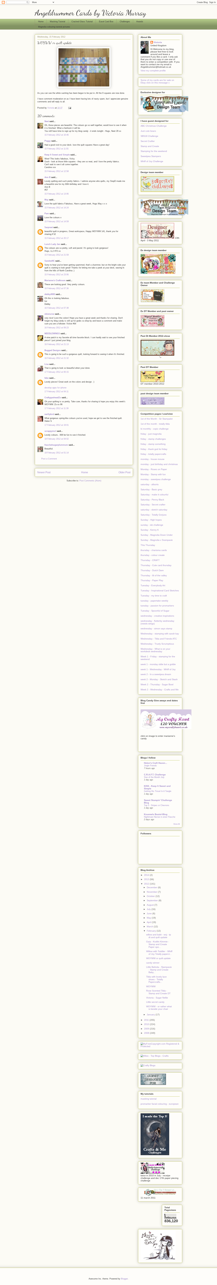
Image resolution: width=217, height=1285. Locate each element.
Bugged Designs (52, 350)
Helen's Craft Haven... (155, 763)
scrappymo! (50, 431)
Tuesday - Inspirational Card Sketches (160, 590)
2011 (146, 1020)
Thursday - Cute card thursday (156, 565)
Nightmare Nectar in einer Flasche (159, 817)
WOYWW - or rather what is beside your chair (159, 1007)
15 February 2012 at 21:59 (56, 255)
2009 (147, 1028)
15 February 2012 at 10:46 (56, 135)
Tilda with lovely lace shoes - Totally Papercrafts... (156, 979)
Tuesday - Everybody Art (153, 585)
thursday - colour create (153, 555)
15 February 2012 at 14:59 (56, 221)
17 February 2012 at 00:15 (56, 372)
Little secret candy (155, 1002)
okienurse (49, 314)
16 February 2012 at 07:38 (56, 308)
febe (46, 378)
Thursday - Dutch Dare (152, 570)
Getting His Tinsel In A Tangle (157, 791)
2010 (147, 1024)
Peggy (47, 141)
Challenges (125, 21)
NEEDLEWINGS (52, 333)
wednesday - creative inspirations (157, 616)
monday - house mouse (152, 459)
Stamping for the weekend (154, 151)
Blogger (124, 1279)
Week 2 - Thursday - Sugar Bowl (157, 684)
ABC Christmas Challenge (154, 126)
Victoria (158, 42)
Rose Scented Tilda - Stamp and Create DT (158, 992)
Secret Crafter (148, 141)
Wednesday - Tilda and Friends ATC (159, 638)
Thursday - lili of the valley (154, 575)
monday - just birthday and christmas (159, 464)
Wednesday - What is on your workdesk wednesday (155, 650)
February (152, 931)
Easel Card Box (106, 21)
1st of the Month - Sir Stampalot (157, 418)
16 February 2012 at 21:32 (56, 358)
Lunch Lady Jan (52, 244)
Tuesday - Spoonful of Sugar (155, 610)
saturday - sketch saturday (154, 509)
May (46, 199)
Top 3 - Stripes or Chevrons (156, 805)
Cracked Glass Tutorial (82, 21)
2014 (147, 875)
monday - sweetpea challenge (156, 479)
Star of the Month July (154, 777)
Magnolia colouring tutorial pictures (54, 27)
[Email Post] (69, 108)
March (150, 926)
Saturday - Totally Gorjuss (153, 514)
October (151, 896)
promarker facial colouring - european (160, 1104)
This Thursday (148, 545)
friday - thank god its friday (154, 449)
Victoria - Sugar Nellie (157, 997)
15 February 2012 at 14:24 (56, 207)
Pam (46, 213)
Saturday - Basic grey (151, 489)
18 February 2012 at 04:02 (56, 439)
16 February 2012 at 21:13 (56, 344)
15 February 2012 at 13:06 (56, 194)
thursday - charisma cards (154, 550)
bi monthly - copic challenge (155, 428)
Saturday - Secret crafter (153, 504)
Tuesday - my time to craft (154, 595)
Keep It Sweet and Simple (57, 155)
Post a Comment (49, 459)
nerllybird (49, 414)
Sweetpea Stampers (151, 156)
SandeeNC (49, 261)
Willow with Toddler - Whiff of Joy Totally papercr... (159, 952)
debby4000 (49, 294)
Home (41, 21)
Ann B (47, 177)
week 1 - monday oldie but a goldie (158, 664)
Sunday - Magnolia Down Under (157, 535)
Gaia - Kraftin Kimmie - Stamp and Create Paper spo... (157, 944)
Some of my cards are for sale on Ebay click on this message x (157, 81)
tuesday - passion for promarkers (157, 605)
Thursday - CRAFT (150, 560)
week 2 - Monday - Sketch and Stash (159, 679)
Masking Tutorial (57, 21)
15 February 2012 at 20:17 (56, 238)
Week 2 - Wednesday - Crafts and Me (160, 689)
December (152, 887)
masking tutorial (148, 1098)
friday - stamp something (153, 444)
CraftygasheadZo (52, 397)
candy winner (152, 962)
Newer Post (44, 472)
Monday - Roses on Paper (154, 469)
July (149, 909)
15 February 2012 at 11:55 (56, 148)
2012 (147, 883)
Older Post (124, 472)
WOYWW (151, 986)
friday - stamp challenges (153, 439)
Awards (139, 21)
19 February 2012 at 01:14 (56, 452)
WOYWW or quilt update (158, 958)
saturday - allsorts (150, 484)
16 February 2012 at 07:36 (56, 288)
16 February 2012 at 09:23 (56, 327)
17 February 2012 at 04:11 (56, 391)
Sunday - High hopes (151, 520)
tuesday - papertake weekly (154, 600)
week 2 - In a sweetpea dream (156, 674)
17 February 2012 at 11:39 (56, 408)
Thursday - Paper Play (152, 580)
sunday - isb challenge (152, 525)
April (149, 922)
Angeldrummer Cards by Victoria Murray (90, 12)
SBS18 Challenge (149, 136)
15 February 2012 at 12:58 (56, 171)
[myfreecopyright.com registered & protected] (160, 1046)
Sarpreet (48, 227)
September (153, 900)
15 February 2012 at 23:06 (56, 274)
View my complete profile (153, 70)
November (152, 892)
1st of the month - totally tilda (155, 424)
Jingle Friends (150, 765)
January (151, 1014)
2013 (147, 879)
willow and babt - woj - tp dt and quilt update (158, 936)
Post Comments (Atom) (90, 480)
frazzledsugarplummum (56, 445)
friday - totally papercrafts (153, 454)
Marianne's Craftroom (55, 280)
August (150, 905)
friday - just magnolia (151, 434)
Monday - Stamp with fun (153, 474)
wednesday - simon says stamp (156, 628)
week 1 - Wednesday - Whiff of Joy (158, 669)
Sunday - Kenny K (150, 530)
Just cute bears (148, 131)
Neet (46, 121)
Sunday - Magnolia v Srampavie (157, 540)
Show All (176, 824)
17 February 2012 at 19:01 (56, 425)
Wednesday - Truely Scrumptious (157, 643)
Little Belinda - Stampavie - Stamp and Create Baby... (159, 970)
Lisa (46, 364)
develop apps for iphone (55, 387)
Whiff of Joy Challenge (152, 161)
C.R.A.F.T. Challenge (155, 774)
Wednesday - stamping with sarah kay (160, 633)
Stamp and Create (150, 146)
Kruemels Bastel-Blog (155, 814)
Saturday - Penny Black (152, 499)
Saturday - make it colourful (154, 494)
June (149, 913)
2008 (147, 1033)
